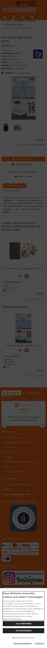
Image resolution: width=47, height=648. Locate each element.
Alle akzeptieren (23, 623)
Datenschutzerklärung (23, 643)
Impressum (39, 643)
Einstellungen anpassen (25, 637)
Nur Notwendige (23, 630)
